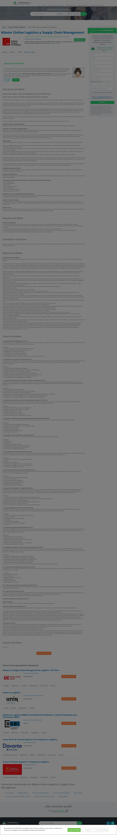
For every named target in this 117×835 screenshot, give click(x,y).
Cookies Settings (102, 830)
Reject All (88, 830)
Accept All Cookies (74, 830)
